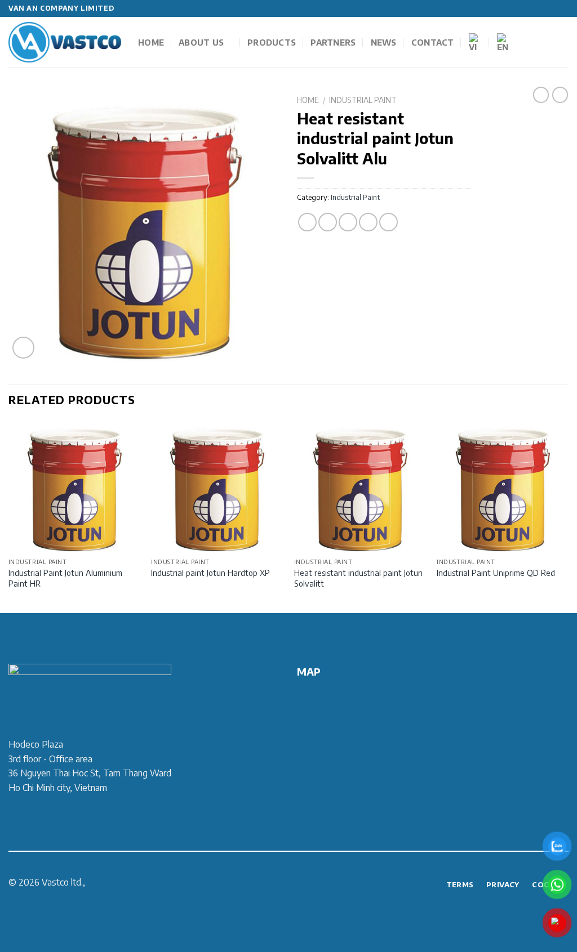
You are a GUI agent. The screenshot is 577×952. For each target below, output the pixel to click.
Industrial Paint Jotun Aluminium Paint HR (65, 577)
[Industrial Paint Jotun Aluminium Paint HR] (74, 486)
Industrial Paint (363, 100)
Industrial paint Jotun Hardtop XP (210, 572)
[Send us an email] (563, 8)
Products (271, 42)
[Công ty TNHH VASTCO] (64, 42)
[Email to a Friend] (348, 222)
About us (201, 42)
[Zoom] (23, 348)
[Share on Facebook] (307, 222)
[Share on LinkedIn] (388, 222)
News (384, 42)
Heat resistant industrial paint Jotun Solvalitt (358, 577)
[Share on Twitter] (327, 222)
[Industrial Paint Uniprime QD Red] (503, 486)
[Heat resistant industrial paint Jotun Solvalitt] (360, 486)
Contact (432, 42)
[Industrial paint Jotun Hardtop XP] (217, 486)
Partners (333, 42)
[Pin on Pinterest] (368, 222)
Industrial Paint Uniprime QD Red (496, 572)
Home (151, 42)
